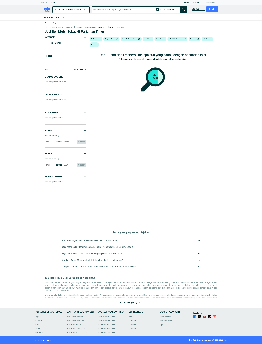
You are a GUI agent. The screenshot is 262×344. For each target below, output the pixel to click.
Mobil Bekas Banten (74, 325)
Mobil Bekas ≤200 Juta (106, 325)
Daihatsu (38, 321)
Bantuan (38, 341)
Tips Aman (164, 325)
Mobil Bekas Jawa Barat (76, 321)
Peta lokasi (47, 341)
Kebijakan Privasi (166, 321)
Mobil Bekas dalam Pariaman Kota (111, 27)
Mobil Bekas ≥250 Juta (106, 332)
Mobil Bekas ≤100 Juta (106, 317)
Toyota (38, 317)
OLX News (133, 329)
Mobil (55, 27)
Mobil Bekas (64, 27)
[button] (48, 2)
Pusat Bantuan (165, 317)
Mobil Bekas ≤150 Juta (106, 321)
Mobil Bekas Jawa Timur (76, 329)
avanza (63, 23)
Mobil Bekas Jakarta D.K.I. (76, 317)
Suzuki (38, 329)
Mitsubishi (39, 332)
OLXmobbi (132, 321)
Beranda (48, 27)
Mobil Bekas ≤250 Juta (106, 329)
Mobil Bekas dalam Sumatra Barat (83, 27)
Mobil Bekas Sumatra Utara (77, 332)
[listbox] (99, 39)
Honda (37, 325)
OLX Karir (132, 325)
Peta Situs (132, 317)
